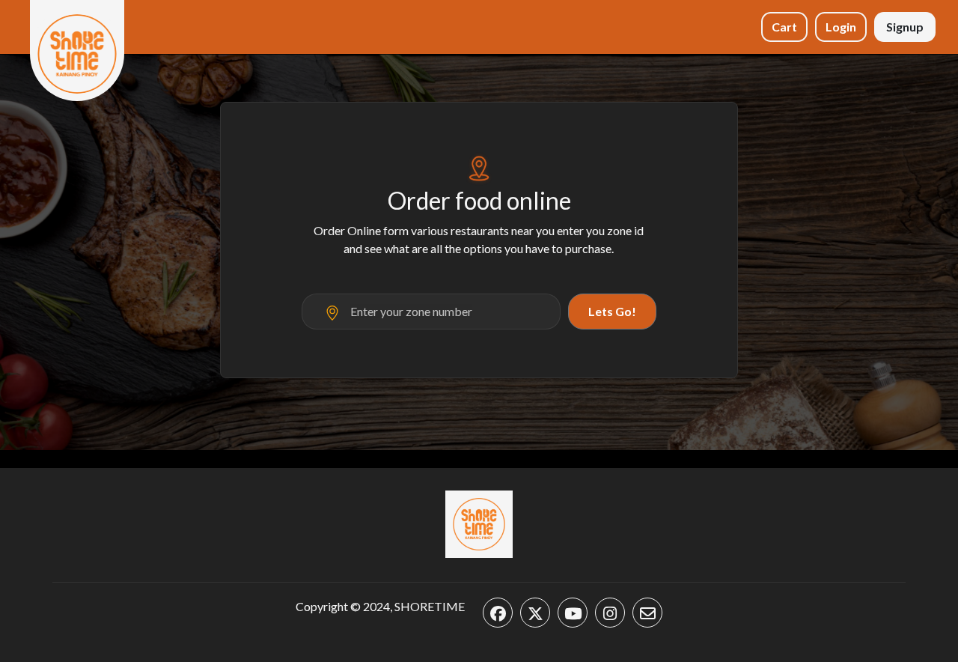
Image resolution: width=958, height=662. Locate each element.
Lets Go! (612, 311)
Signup (905, 26)
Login (841, 26)
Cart (784, 26)
